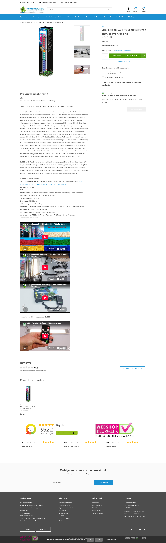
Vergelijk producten (98, 513)
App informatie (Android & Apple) (29, 508)
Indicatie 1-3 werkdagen (123, 51)
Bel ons (27, 529)
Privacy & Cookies (64, 518)
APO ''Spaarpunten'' (26, 513)
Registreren (95, 502)
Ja (90, 539)
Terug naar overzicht (26, 22)
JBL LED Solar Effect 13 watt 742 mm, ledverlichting (27, 409)
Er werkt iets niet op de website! (29, 521)
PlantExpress (24, 510)
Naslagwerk (62, 510)
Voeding (70, 17)
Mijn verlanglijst (97, 510)
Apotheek (78, 17)
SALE (105, 17)
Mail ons (43, 529)
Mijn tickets (95, 508)
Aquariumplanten (25, 17)
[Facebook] (131, 529)
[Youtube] (144, 529)
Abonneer (104, 482)
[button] (87, 33)
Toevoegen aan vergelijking (114, 77)
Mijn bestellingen (97, 505)
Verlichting (52, 17)
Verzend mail (136, 109)
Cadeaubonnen (63, 513)
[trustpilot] (114, 429)
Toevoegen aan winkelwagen (125, 56)
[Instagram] (135, 529)
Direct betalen (124, 62)
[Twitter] (140, 529)
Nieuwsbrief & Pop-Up (65, 502)
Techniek (44, 17)
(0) (111, 37)
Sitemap (61, 515)
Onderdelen (98, 17)
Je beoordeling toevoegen (132, 368)
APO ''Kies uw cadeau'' (26, 515)
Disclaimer (62, 521)
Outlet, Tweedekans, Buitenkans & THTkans (32, 518)
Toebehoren (88, 17)
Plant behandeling (64, 505)
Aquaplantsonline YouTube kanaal (69, 508)
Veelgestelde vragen (26, 502)
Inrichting (36, 17)
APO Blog (130, 17)
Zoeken (109, 9)
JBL (103, 26)
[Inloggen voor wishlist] (143, 55)
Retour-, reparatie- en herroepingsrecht (31, 505)
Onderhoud (61, 17)
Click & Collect (120, 17)
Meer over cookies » (111, 539)
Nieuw (112, 17)
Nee (99, 539)
